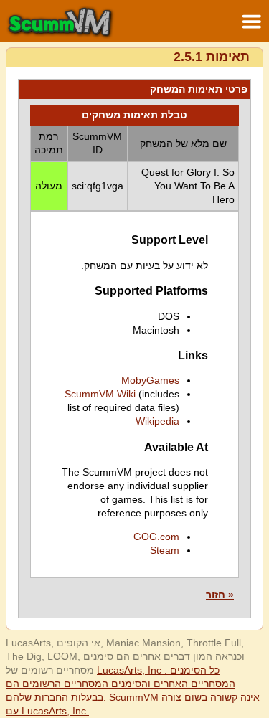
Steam (164, 550)
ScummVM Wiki (100, 394)
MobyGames (150, 380)
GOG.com (156, 536)
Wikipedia (157, 421)
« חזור (220, 594)
